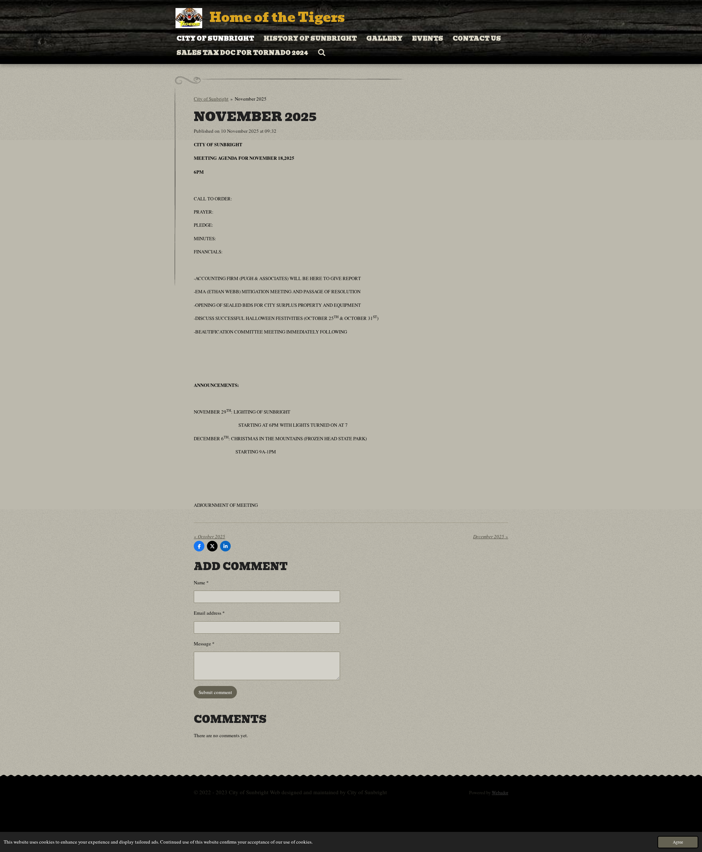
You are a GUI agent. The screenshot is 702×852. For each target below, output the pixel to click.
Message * (204, 643)
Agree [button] (678, 842)
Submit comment (215, 692)
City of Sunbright (211, 98)
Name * (201, 582)
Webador (500, 792)
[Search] (322, 52)
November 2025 (251, 98)
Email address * (209, 613)
